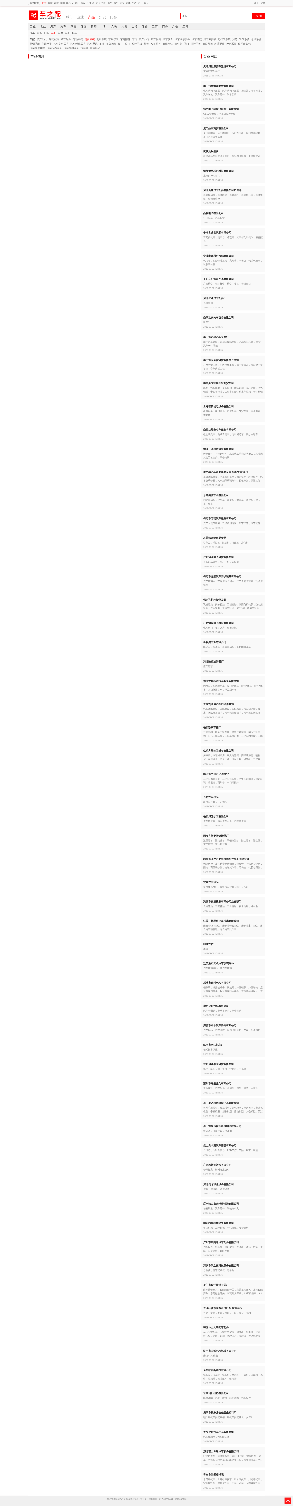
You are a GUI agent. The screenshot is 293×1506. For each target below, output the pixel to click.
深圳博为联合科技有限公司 (218, 170)
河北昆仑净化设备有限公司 (218, 1184)
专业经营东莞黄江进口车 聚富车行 (222, 1308)
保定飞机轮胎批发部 (214, 599)
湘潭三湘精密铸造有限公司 (218, 449)
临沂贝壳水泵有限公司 (216, 816)
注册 (256, 3)
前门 (186, 43)
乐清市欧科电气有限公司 (217, 982)
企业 (80, 17)
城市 (69, 17)
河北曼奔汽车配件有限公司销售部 (222, 190)
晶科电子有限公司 (213, 213)
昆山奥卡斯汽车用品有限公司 (219, 1145)
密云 (140, 3)
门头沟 (90, 3)
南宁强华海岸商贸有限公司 (218, 85)
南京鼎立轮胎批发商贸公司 (218, 383)
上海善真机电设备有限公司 (218, 406)
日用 (94, 26)
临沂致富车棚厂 (212, 727)
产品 (91, 17)
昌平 (116, 3)
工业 (33, 26)
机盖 (146, 43)
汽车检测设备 (71, 48)
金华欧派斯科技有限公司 (217, 1370)
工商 (155, 26)
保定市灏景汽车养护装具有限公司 (222, 576)
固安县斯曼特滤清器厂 (216, 835)
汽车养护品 (209, 39)
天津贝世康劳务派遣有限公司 (219, 66)
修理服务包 (244, 43)
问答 (113, 17)
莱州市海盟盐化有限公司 (217, 1083)
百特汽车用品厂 (212, 797)
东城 (50, 3)
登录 (262, 3)
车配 (53, 33)
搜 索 (259, 16)
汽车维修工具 (78, 43)
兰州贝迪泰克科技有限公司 (218, 1064)
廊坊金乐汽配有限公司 (216, 1006)
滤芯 (234, 39)
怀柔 (128, 3)
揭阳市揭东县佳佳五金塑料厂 (219, 1412)
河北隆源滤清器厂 (213, 661)
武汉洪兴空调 (211, 151)
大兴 (122, 3)
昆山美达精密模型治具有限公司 (221, 1102)
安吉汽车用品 (211, 882)
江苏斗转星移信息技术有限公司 (221, 920)
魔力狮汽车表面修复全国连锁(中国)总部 (225, 472)
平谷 (134, 3)
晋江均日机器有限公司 (216, 1393)
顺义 (110, 3)
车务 (67, 33)
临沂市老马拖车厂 (213, 1044)
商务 (165, 26)
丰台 (68, 3)
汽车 (63, 26)
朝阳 (62, 3)
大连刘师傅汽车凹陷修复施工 (219, 704)
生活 (135, 26)
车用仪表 (113, 39)
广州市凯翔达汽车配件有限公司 (221, 1242)
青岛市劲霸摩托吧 (213, 1474)
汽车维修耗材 (37, 48)
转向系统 (90, 39)
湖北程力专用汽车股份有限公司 (221, 1451)
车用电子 (47, 43)
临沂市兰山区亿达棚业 (216, 774)
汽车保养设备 (54, 48)
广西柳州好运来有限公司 (217, 1164)
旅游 (124, 26)
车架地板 (111, 43)
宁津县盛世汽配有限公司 (217, 232)
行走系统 (231, 43)
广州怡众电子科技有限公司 (218, 557)
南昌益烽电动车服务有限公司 (219, 429)
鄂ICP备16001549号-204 (118, 1499)
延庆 (146, 3)
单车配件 (66, 39)
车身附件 (125, 39)
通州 (103, 3)
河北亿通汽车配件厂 (214, 298)
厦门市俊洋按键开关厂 (216, 1284)
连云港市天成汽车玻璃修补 (218, 963)
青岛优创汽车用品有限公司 (218, 1432)
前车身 (178, 43)
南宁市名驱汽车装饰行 (216, 337)
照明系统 (35, 43)
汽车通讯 (92, 43)
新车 (39, 33)
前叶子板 (196, 43)
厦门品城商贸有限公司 (216, 128)
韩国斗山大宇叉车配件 (216, 1327)
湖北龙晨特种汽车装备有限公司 (221, 681)
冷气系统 (244, 39)
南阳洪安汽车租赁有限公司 (218, 317)
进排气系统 (224, 39)
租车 (74, 33)
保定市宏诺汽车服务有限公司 (219, 518)
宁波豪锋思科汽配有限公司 (218, 255)
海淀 (83, 3)
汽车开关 (156, 43)
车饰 (134, 39)
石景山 (75, 3)
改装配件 (219, 43)
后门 (127, 43)
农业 (43, 26)
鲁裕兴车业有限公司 (214, 642)
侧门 (120, 43)
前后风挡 (207, 43)
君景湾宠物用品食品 (214, 537)
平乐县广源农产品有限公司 (218, 278)
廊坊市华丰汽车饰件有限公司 (219, 1025)
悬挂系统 (256, 39)
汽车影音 (156, 39)
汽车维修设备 (182, 39)
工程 (185, 26)
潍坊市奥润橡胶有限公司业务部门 (222, 901)
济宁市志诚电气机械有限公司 (219, 1350)
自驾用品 (95, 48)
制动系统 (101, 39)
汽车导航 (197, 39)
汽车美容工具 (61, 43)
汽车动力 (42, 39)
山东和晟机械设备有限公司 (218, 1223)
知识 (102, 17)
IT (104, 26)
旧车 (46, 33)
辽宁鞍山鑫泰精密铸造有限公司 (221, 1203)
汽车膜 (84, 48)
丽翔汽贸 (208, 944)
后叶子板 (137, 43)
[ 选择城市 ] (34, 3)
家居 (74, 26)
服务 (145, 26)
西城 (56, 3)
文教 (114, 26)
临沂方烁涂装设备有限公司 (218, 750)
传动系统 (78, 39)
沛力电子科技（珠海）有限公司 (221, 109)
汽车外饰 (144, 39)
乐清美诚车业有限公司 (216, 495)
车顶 (101, 43)
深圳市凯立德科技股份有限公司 (221, 1265)
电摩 (60, 33)
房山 (97, 3)
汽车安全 (168, 39)
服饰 (84, 26)
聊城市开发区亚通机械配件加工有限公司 (226, 858)
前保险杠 (167, 43)
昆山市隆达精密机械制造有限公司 (222, 1126)
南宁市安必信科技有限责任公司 (221, 360)
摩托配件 (54, 39)
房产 (53, 26)
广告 (175, 26)
